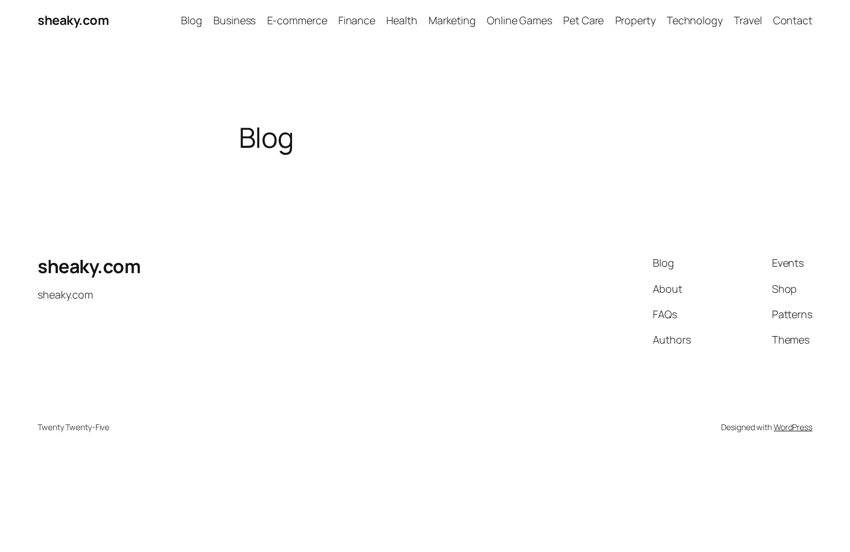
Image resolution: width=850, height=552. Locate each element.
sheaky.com (73, 20)
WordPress (793, 427)
